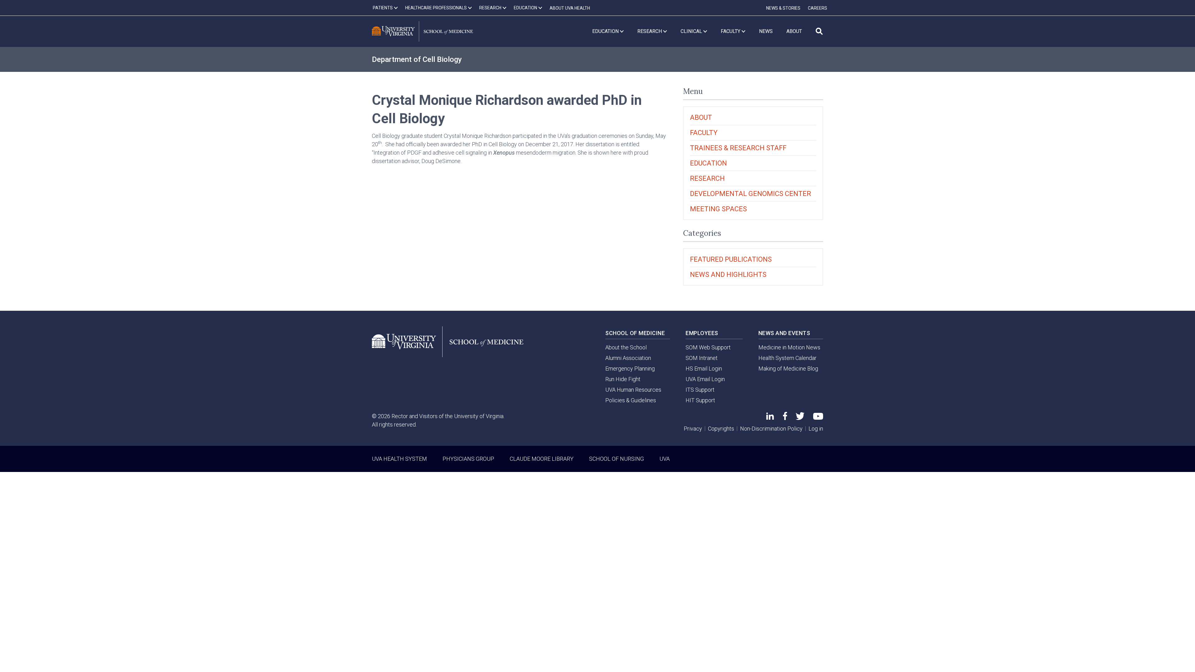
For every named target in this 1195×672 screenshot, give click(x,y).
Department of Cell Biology (417, 59)
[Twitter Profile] (800, 418)
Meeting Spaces (718, 209)
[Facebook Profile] (785, 418)
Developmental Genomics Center (750, 194)
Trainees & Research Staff (738, 148)
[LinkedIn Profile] (770, 417)
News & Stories (783, 8)
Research (707, 178)
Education (708, 163)
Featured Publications (731, 259)
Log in (815, 428)
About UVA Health (570, 8)
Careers (817, 8)
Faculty (704, 133)
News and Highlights (728, 274)
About (701, 117)
